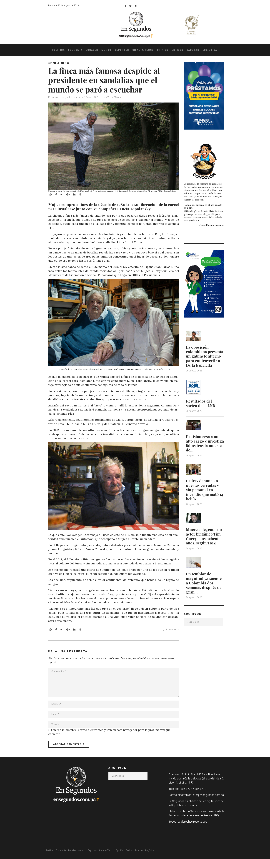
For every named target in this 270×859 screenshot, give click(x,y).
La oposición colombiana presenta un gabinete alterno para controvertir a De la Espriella (204, 356)
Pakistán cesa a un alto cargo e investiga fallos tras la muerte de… (205, 443)
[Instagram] (135, 6)
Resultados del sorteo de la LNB (200, 403)
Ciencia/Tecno (143, 50)
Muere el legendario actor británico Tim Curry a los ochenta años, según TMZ (204, 536)
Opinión (162, 50)
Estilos (177, 50)
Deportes (122, 50)
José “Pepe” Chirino (112, 97)
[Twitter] (130, 6)
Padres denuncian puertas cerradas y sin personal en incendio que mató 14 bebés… (204, 489)
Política (58, 50)
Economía (75, 50)
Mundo (106, 50)
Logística (209, 50)
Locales (92, 50)
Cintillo (54, 63)
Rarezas (193, 50)
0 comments (172, 629)
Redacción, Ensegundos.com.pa (64, 97)
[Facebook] (125, 6)
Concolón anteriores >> (211, 225)
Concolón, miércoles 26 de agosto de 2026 (203, 206)
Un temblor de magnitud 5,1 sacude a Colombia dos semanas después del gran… (204, 582)
